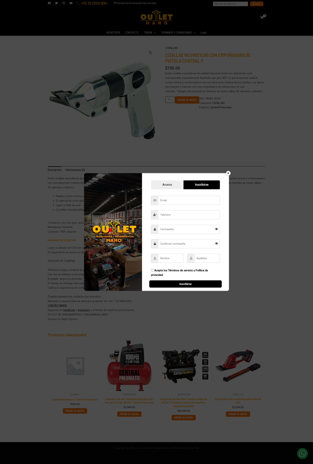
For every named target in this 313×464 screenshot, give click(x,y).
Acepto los (179, 273)
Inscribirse (185, 284)
